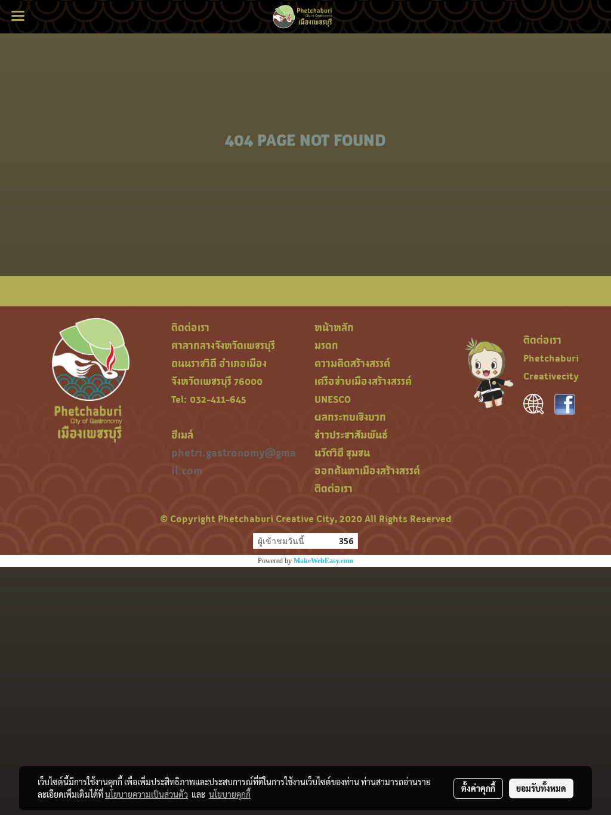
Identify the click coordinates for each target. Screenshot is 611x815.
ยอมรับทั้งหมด (541, 788)
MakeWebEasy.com (323, 561)
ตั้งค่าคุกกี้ (478, 788)
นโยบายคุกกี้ (230, 794)
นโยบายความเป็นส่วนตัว (146, 794)
